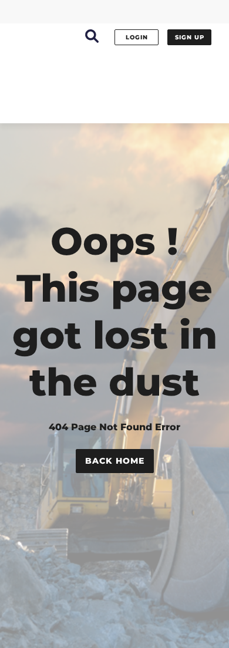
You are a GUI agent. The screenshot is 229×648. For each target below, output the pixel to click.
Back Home (114, 460)
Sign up (189, 37)
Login (137, 37)
